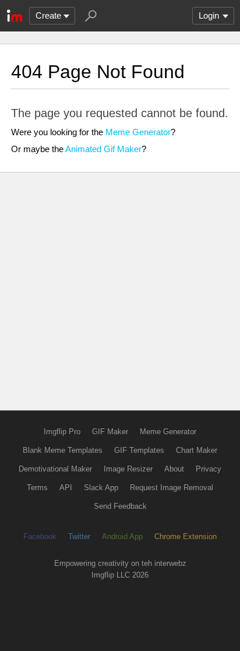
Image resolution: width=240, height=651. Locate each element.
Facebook (40, 536)
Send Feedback (120, 506)
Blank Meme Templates (63, 450)
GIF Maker (110, 431)
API (65, 487)
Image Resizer (128, 469)
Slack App (101, 487)
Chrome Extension (185, 536)
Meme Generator (138, 132)
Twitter (79, 536)
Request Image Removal (171, 487)
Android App (122, 536)
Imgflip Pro (62, 431)
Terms (37, 487)
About (174, 469)
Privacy (208, 469)
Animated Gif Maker (103, 149)
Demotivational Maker (55, 469)
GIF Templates (139, 450)
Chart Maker (196, 450)
